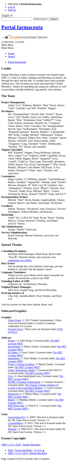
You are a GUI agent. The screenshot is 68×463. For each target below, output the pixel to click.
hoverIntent (14, 346)
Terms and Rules (23, 450)
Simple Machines (31, 444)
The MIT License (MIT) (27, 367)
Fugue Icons (14, 320)
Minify (11, 399)
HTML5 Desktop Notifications (24, 382)
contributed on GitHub (20, 260)
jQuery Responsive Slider (21, 370)
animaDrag (13, 358)
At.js (10, 376)
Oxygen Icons (15, 329)
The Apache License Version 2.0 (42, 385)
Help (10, 450)
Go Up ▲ (39, 450)
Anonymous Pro (16, 417)
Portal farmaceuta (22, 27)
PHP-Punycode (16, 405)
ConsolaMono (15, 423)
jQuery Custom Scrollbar (21, 364)
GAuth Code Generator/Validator (25, 388)
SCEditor (13, 352)
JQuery (12, 340)
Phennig (12, 429)
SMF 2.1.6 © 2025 (11, 444)
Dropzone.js (14, 393)
